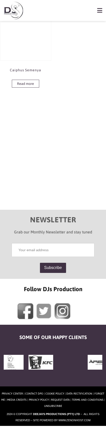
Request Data (60, 399)
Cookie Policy (54, 393)
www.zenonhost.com (74, 420)
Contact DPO (34, 393)
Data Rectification (79, 393)
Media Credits (17, 399)
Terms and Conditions (88, 399)
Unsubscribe (53, 405)
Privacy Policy (39, 399)
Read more (25, 84)
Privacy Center (12, 393)
